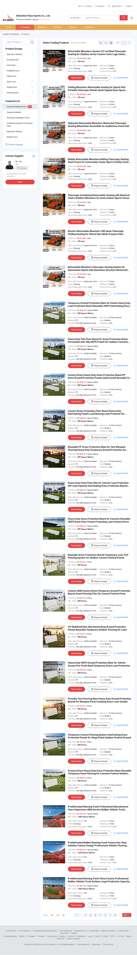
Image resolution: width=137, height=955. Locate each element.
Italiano (62, 936)
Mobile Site (64, 933)
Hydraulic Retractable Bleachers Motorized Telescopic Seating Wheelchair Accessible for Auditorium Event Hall (98, 124)
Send (20, 182)
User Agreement (83, 944)
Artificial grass (13, 92)
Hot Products (11, 931)
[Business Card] (34, 156)
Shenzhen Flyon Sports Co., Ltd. (33, 15)
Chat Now (22, 168)
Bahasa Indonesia (73, 938)
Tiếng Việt (60, 938)
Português (31, 936)
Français (41, 936)
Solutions (58, 27)
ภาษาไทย (119, 936)
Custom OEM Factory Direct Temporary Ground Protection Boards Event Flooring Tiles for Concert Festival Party (99, 592)
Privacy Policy (108, 944)
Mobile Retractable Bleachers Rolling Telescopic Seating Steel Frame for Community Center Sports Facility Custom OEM (99, 162)
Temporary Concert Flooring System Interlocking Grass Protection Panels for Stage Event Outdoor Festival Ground (99, 736)
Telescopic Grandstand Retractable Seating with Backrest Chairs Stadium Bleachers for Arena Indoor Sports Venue (99, 196)
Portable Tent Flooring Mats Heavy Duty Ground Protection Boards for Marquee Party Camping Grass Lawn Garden (99, 700)
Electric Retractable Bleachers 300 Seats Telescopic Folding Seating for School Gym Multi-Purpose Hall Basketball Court (96, 234)
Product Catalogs (15, 144)
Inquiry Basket (122, 77)
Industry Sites (94, 931)
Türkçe (128, 936)
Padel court (11, 76)
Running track (12, 59)
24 (52, 915)
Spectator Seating (14, 54)
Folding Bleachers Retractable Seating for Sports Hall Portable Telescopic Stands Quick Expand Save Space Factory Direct (96, 90)
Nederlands (81, 936)
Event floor (11, 65)
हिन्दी (112, 936)
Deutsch (71, 936)
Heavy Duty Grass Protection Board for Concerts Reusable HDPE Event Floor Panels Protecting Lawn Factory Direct (99, 520)
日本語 (105, 936)
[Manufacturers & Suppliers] (20, 5)
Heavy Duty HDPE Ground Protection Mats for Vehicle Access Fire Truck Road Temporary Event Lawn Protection (99, 664)
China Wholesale (66, 931)
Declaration (96, 944)
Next (126, 915)
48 (63, 915)
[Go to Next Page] (128, 43)
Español (22, 936)
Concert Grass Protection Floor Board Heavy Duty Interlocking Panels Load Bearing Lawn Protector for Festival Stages (96, 414)
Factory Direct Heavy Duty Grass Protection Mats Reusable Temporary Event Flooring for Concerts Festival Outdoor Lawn (99, 773)
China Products (24, 931)
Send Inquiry (76, 77)
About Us (42, 27)
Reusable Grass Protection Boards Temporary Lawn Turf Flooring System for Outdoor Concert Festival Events (98, 556)
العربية (90, 936)
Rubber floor (12, 87)
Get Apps (118, 6)
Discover (73, 27)
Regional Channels (108, 931)
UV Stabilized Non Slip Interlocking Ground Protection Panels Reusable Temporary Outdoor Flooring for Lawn (97, 628)
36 (58, 915)
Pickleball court (13, 70)
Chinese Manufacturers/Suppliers (45, 931)
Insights (74, 933)
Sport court (11, 81)
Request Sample (100, 77)
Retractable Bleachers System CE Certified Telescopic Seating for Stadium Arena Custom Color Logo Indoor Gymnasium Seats (97, 54)
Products (26, 27)
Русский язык (52, 936)
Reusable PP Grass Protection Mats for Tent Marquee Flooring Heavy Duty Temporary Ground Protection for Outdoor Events (97, 449)
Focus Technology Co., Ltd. (51, 944)
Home (9, 27)
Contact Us (89, 27)
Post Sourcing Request (131, 17)
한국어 (97, 936)
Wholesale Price (80, 931)
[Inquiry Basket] (109, 6)
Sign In (80, 6)
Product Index (123, 931)
